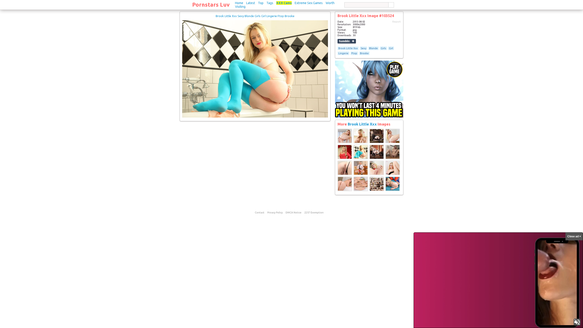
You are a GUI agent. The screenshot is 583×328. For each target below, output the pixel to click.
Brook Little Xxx (348, 48)
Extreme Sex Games (309, 3)
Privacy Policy (275, 212)
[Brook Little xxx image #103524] (255, 116)
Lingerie (343, 53)
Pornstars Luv (211, 5)
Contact (259, 212)
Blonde (373, 48)
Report (396, 21)
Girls (383, 48)
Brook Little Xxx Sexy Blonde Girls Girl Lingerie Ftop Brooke (255, 16)
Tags (269, 3)
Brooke (364, 53)
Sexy (363, 48)
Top (260, 3)
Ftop (354, 53)
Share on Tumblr (347, 41)
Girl (391, 48)
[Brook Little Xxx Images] (345, 142)
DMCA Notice (294, 212)
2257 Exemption (314, 212)
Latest (250, 3)
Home (239, 3)
